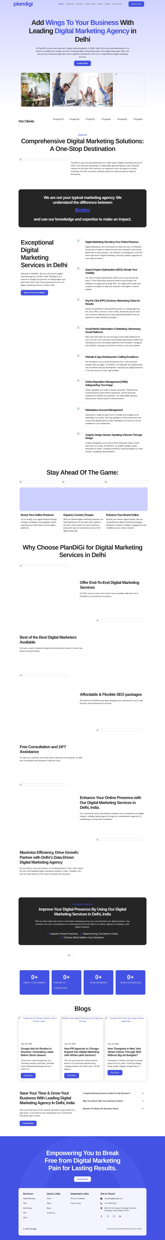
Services (79, 4)
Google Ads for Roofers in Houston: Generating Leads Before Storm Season (37, 1052)
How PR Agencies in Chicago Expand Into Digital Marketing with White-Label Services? (81, 1052)
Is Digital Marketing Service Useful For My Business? (106, 1093)
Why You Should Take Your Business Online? (103, 1101)
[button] (113, 1093)
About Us (70, 4)
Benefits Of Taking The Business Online (100, 1109)
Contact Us (117, 4)
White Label (90, 4)
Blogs (107, 4)
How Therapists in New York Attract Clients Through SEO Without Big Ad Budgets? (124, 1052)
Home (61, 4)
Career (100, 4)
